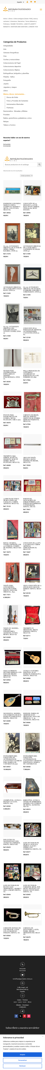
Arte (4, 49)
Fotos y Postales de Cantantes (17, 101)
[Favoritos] (35, 2)
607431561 (6, 144)
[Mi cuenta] (27, 2)
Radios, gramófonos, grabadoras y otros (17, 118)
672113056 (7, 146)
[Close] (43, 1036)
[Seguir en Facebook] (16, 1016)
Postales (6, 115)
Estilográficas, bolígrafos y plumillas (16, 73)
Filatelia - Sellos (9, 77)
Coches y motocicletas (11, 60)
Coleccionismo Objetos (11, 70)
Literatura (13, 21)
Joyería (5, 84)
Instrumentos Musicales (15, 104)
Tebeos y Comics (9, 125)
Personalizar (22, 1060)
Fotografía (7, 80)
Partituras (10, 108)
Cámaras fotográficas (11, 53)
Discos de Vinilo (12, 97)
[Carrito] (31, 2)
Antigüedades (8, 46)
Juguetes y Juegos (10, 87)
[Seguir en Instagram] (28, 1016)
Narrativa (21, 21)
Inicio (5, 18)
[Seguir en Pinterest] (24, 1016)
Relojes (6, 121)
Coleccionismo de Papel (12, 63)
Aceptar (22, 1054)
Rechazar (22, 1066)
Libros (10, 18)
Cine (4, 56)
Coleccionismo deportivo (12, 66)
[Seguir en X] (20, 1016)
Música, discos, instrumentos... (14, 94)
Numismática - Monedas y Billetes (15, 111)
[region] (22, 1052)
